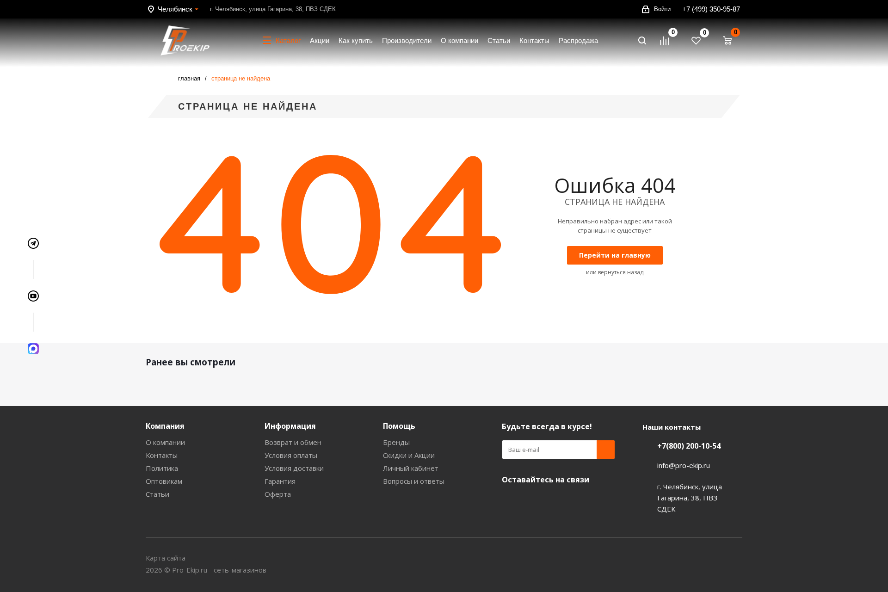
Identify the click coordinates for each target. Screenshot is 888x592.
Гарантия (280, 481)
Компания (165, 426)
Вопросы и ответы (413, 481)
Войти (662, 9)
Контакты (162, 455)
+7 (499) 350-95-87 (711, 9)
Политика (162, 468)
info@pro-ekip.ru (683, 465)
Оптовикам (164, 481)
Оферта (278, 494)
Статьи (157, 494)
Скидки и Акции (409, 455)
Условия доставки (294, 468)
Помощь (399, 426)
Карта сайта (165, 557)
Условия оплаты (291, 455)
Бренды (396, 442)
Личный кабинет (410, 468)
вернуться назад (620, 272)
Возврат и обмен (293, 442)
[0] (669, 40)
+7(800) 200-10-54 (689, 446)
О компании (165, 442)
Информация (290, 426)
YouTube (511, 501)
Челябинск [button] (175, 9)
